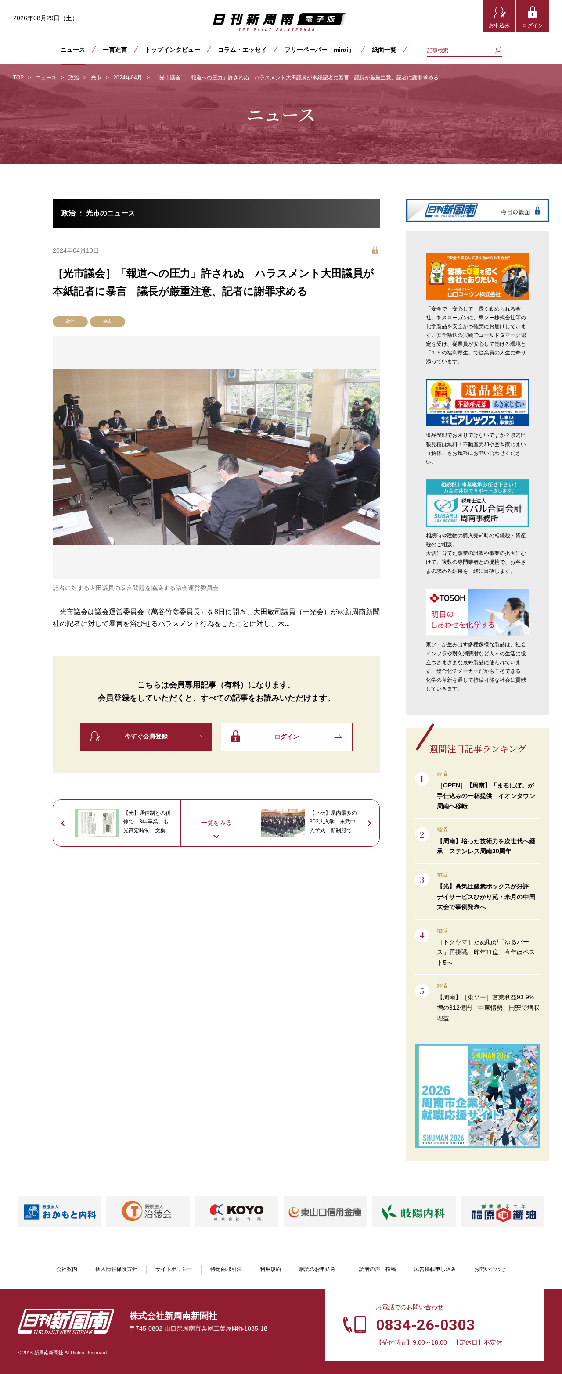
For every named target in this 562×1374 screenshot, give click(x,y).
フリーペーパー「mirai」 (319, 49)
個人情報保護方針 (116, 1269)
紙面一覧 (384, 49)
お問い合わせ (490, 1269)
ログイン (532, 25)
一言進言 (115, 49)
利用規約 (270, 1269)
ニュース (73, 49)
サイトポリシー (173, 1269)
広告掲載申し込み (435, 1269)
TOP (18, 78)
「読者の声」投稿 (375, 1269)
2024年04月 (127, 78)
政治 (73, 78)
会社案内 (66, 1269)
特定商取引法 (226, 1269)
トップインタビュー (172, 49)
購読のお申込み (317, 1269)
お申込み (499, 25)
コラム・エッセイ (242, 49)
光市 (96, 78)
